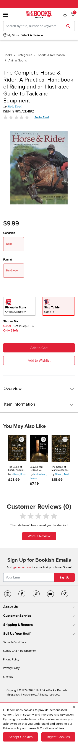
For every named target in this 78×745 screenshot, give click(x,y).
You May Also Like (24, 426)
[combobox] (39, 26)
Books (8, 55)
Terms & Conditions (14, 642)
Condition (9, 233)
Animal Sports (17, 60)
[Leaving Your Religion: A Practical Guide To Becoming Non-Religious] (39, 448)
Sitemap (8, 677)
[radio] (19, 306)
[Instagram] (7, 593)
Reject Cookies (58, 737)
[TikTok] (64, 593)
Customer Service (17, 616)
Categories (25, 55)
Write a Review (39, 536)
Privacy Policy (11, 668)
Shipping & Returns (18, 625)
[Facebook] (21, 593)
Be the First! (41, 117)
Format (7, 259)
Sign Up (64, 577)
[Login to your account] (64, 15)
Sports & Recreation (51, 55)
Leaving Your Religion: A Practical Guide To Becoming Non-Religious (39, 468)
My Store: (13, 35)
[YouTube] (50, 593)
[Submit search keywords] (69, 26)
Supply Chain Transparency (19, 651)
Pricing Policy (11, 659)
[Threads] (36, 593)
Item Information (19, 404)
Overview (12, 388)
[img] (16, 117)
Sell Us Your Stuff (16, 633)
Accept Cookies (20, 737)
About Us (10, 607)
